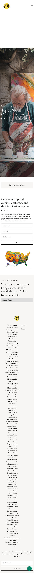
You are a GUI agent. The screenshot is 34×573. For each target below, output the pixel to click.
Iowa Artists (12, 404)
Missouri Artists (12, 381)
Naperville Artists (12, 469)
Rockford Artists (12, 448)
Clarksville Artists (12, 518)
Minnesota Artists (12, 386)
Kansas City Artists (12, 489)
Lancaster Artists (12, 495)
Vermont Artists (12, 336)
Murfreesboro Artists (12, 516)
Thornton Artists (12, 464)
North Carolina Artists (12, 363)
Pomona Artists (12, 471)
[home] (6, 6)
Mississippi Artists (12, 383)
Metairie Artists (12, 437)
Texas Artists (12, 341)
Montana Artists (12, 379)
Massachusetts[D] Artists (12, 390)
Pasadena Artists (12, 460)
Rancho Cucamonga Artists (12, 538)
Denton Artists (12, 477)
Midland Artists (12, 504)
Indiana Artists (12, 406)
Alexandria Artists (12, 507)
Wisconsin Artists (12, 328)
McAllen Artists (12, 453)
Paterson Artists (12, 451)
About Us (24, 326)
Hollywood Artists (12, 500)
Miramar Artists (12, 442)
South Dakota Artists (12, 345)
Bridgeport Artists (12, 444)
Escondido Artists (12, 473)
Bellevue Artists (12, 482)
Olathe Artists (12, 439)
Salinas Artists (12, 498)
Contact (23, 329)
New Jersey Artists (12, 370)
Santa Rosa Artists (12, 533)
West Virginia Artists (12, 330)
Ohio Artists (12, 359)
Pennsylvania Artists (12, 352)
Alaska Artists (12, 433)
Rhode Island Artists (12, 350)
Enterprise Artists (12, 524)
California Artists (12, 426)
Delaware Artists (12, 419)
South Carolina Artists (12, 348)
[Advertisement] (17, 30)
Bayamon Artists (12, 511)
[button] (32, 6)
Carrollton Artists (12, 455)
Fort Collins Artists (12, 531)
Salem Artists (12, 545)
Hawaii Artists (12, 413)
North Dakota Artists (12, 361)
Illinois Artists (12, 408)
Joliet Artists (12, 457)
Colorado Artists (12, 424)
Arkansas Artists (12, 428)
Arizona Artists (12, 430)
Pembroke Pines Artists (12, 542)
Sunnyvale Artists (12, 486)
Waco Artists (12, 446)
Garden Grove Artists (12, 522)
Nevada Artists (12, 375)
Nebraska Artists (12, 377)
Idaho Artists (12, 410)
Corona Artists (12, 527)
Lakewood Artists (12, 513)
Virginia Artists (12, 334)
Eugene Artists (12, 540)
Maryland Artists (12, 392)
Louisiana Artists (12, 397)
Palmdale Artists (12, 484)
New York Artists (12, 366)
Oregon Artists (12, 354)
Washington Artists (12, 332)
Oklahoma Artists (12, 357)
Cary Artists (12, 536)
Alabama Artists (12, 435)
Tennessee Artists (12, 343)
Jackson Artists (12, 475)
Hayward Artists (12, 502)
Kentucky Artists (12, 399)
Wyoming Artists (12, 325)
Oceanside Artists (12, 529)
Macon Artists (12, 493)
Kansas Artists (12, 401)
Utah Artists (12, 339)
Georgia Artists (12, 415)
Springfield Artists (12, 480)
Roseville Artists (12, 466)
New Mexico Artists (12, 368)
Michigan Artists (12, 388)
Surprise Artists (12, 491)
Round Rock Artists (12, 462)
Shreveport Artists (12, 547)
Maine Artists (12, 395)
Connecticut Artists (12, 422)
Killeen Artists (12, 509)
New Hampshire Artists (12, 372)
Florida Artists (12, 417)
